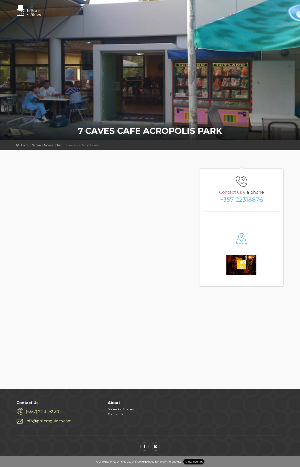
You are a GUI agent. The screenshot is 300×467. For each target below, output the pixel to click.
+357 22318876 (241, 199)
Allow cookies (194, 461)
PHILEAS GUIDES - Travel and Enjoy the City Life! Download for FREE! (28, 10)
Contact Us (115, 414)
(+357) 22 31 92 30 (42, 411)
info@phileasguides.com (48, 421)
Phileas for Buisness (121, 409)
